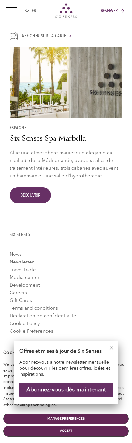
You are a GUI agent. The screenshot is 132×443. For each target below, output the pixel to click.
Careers (18, 292)
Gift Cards (21, 300)
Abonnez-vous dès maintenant (66, 390)
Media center (24, 277)
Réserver (109, 10)
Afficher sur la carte (44, 36)
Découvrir (30, 195)
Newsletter (22, 262)
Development (25, 285)
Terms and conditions (34, 308)
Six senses (66, 10)
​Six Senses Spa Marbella (48, 139)
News (16, 254)
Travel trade (23, 269)
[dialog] (66, 376)
